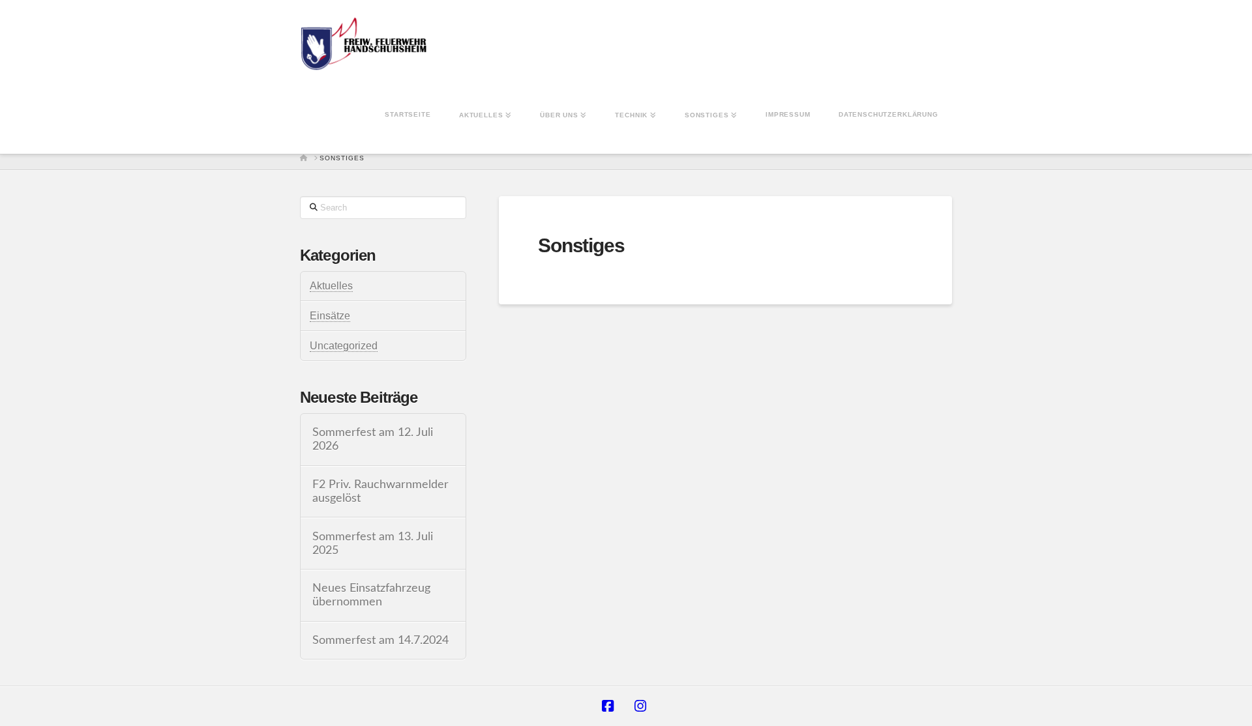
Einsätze (330, 315)
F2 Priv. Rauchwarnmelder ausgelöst (380, 491)
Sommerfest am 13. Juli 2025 (372, 543)
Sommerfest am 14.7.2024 (380, 640)
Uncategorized (344, 345)
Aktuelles (331, 285)
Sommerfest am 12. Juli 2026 (372, 439)
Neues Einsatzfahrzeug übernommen (371, 595)
